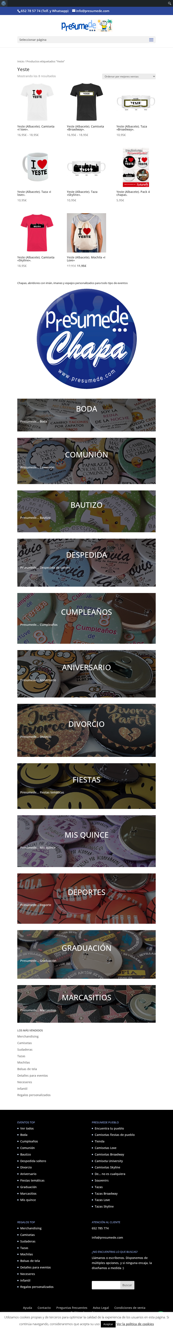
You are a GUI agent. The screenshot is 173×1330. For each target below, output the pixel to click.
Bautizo (25, 1154)
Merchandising (28, 1036)
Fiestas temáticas (32, 1180)
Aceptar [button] (108, 1324)
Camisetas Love (105, 1148)
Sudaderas (24, 1049)
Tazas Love (102, 1200)
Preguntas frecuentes (71, 1308)
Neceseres (24, 1082)
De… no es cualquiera (110, 1174)
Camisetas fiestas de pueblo (115, 1135)
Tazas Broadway (106, 1193)
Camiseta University (109, 1161)
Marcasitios (28, 1193)
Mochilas (23, 1062)
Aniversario (28, 1174)
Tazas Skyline (104, 1206)
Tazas (21, 1056)
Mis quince (28, 1200)
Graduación (28, 1187)
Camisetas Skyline (107, 1167)
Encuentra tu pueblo (109, 1128)
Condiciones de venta (129, 1308)
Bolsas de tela (27, 1069)
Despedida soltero (33, 1161)
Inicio (20, 61)
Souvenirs (102, 1180)
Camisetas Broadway (109, 1154)
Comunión (27, 1148)
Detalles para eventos (32, 1075)
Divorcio (26, 1167)
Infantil (22, 1089)
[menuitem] (3, 3)
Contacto (44, 1308)
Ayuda (27, 1308)
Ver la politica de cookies (135, 1324)
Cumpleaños (29, 1141)
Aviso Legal (101, 1308)
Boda (23, 1135)
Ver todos (27, 1128)
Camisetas (24, 1043)
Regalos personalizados (34, 1095)
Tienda (99, 1141)
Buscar (127, 1285)
